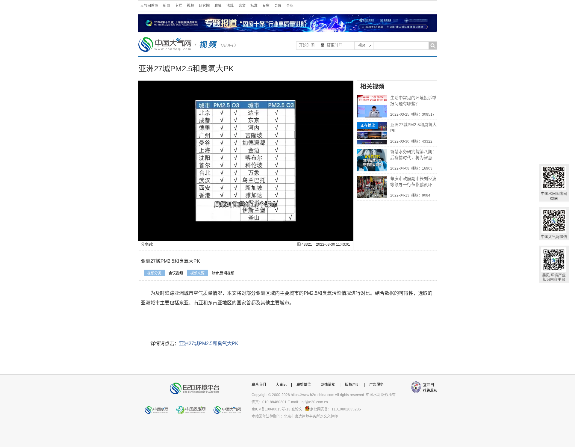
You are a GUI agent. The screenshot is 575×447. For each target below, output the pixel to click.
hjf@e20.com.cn (315, 402)
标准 (254, 6)
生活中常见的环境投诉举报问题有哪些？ (413, 100)
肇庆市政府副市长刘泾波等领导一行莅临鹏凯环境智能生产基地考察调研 (413, 182)
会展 (278, 6)
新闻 (166, 6)
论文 (242, 6)
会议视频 (176, 273)
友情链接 (328, 385)
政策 (218, 6)
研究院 (204, 6)
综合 (215, 273)
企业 (289, 6)
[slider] (245, 236)
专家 (266, 6)
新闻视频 (227, 273)
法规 (230, 6)
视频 (190, 6)
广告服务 (376, 385)
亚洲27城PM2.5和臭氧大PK (413, 127)
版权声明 (352, 385)
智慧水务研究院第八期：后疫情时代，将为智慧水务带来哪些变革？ (413, 155)
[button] (156, 236)
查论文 (296, 409)
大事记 (281, 385)
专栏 (178, 6)
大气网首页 (149, 6)
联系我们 (259, 385)
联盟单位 (303, 385)
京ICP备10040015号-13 (271, 409)
